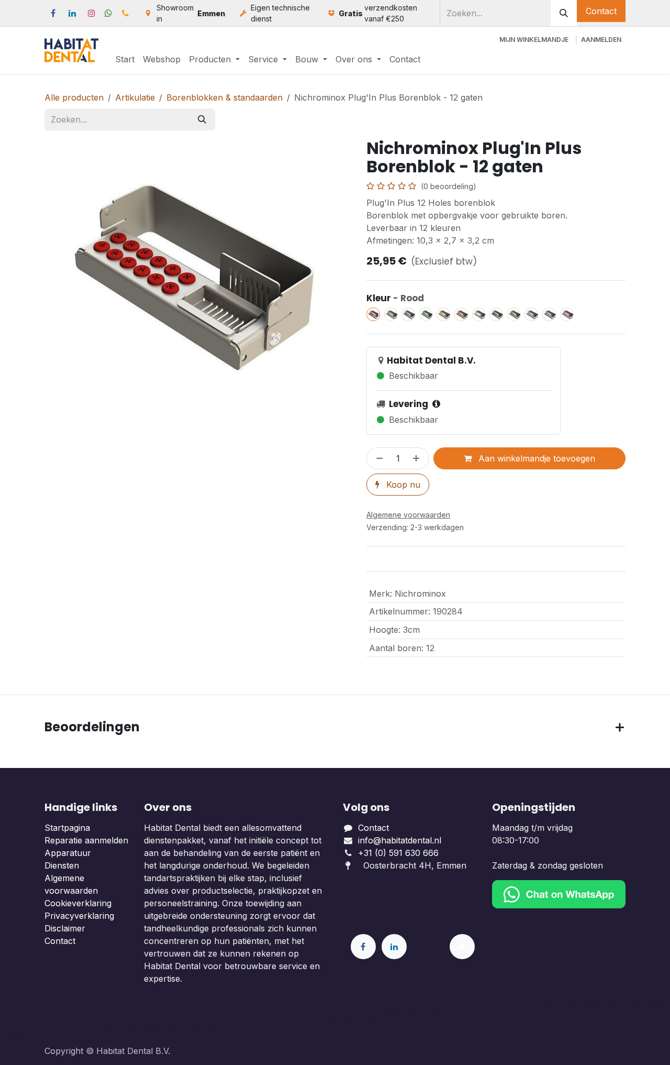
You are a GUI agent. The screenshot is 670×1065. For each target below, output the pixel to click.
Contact (601, 11)
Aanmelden (601, 39)
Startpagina (67, 827)
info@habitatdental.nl (399, 840)
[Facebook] (52, 13)
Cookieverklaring (77, 903)
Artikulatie (135, 97)
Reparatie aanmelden (86, 840)
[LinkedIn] (72, 13)
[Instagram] (91, 13)
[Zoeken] (564, 13)
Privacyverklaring (79, 915)
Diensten (61, 865)
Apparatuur (67, 853)
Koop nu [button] (402, 484)
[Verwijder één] (377, 458)
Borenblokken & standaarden (224, 97)
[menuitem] (125, 59)
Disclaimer (64, 928)
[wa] (108, 13)
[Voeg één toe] (418, 458)
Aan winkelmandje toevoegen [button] (535, 458)
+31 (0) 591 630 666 (399, 853)
